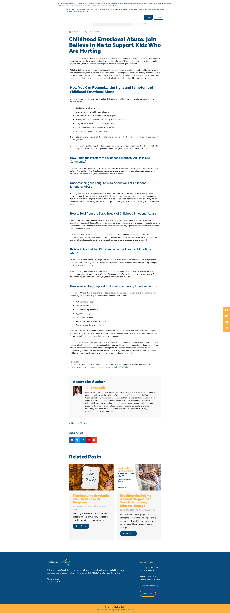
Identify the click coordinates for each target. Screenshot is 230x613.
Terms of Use (101, 609)
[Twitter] (226, 316)
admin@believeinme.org (149, 585)
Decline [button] (158, 17)
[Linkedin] (226, 322)
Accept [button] (148, 17)
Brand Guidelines (127, 609)
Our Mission (93, 31)
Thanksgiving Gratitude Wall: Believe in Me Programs (91, 499)
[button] (72, 440)
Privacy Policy (114, 609)
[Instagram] (226, 328)
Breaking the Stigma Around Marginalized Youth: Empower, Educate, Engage (136, 501)
